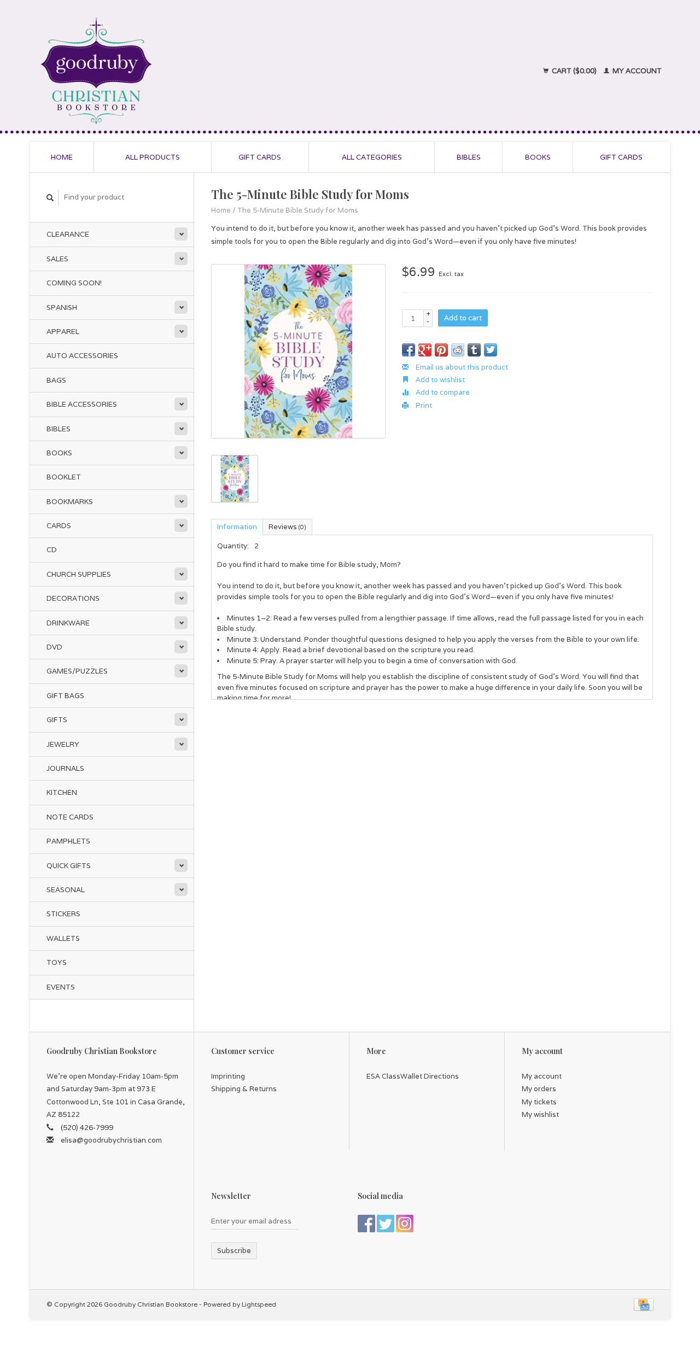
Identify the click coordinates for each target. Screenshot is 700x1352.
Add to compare (442, 392)
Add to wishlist (439, 379)
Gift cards (259, 157)
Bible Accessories (81, 404)
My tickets (539, 1102)
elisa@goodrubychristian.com (111, 1140)
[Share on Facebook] (408, 349)
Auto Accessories (82, 355)
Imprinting (228, 1076)
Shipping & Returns (244, 1088)
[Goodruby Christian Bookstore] (192, 71)
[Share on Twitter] (490, 349)
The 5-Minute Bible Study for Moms (297, 210)
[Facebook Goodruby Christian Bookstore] (366, 1223)
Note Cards (70, 817)
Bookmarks (69, 501)
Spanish (61, 307)
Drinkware (68, 623)
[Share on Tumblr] (474, 349)
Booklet (63, 477)
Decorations (73, 598)
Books (538, 157)
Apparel (62, 331)
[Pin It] (441, 349)
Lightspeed (259, 1304)
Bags (56, 380)
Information (237, 526)
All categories (372, 157)
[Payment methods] (644, 1304)
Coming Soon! (74, 283)
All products (152, 157)
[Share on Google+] (424, 349)
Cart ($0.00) (574, 70)
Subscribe (234, 1250)
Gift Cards (621, 157)
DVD (54, 647)
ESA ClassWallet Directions (412, 1076)
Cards (58, 525)
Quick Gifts (68, 865)
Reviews (287, 526)
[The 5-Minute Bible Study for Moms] (298, 351)
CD (51, 549)
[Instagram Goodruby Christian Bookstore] (404, 1223)
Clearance (67, 234)
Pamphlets (68, 841)
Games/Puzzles (77, 671)
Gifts (56, 719)
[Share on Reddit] (457, 349)
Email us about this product (461, 367)
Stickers (63, 913)
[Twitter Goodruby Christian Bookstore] (385, 1223)
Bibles (469, 157)
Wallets (63, 938)
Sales (57, 259)
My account (636, 70)
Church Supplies (78, 574)
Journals (65, 768)
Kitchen (61, 792)
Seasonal (65, 889)
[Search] (50, 198)
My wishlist (540, 1114)
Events (60, 987)
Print (423, 405)
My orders (539, 1088)
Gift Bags (65, 695)
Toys (56, 962)
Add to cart (463, 318)
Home (62, 157)
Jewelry (62, 744)
